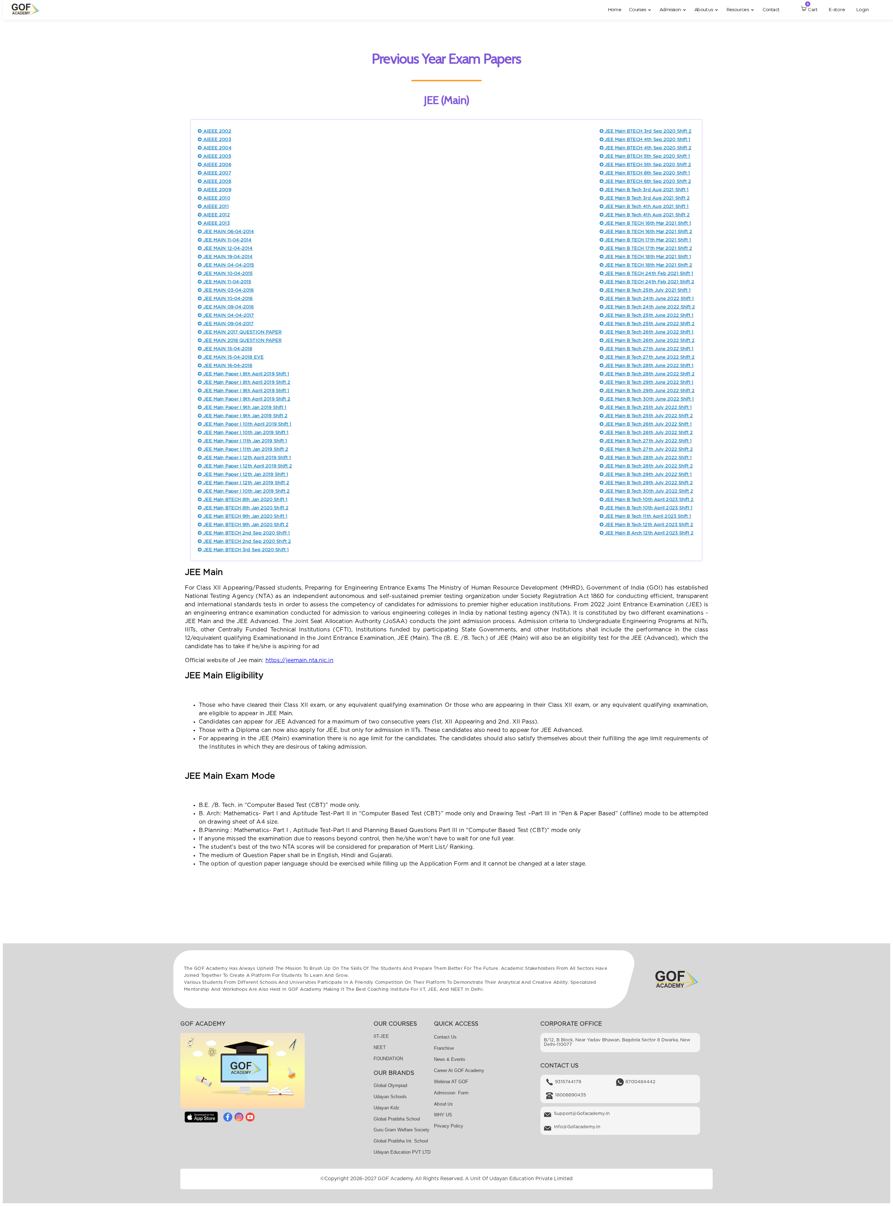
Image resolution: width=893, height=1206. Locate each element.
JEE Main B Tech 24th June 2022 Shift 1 (648, 299)
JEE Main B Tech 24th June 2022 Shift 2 (649, 307)
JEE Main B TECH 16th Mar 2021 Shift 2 (647, 232)
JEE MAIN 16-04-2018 (227, 366)
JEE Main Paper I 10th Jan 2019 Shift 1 (245, 432)
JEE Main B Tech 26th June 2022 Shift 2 (649, 340)
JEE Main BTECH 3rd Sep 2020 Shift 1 (245, 550)
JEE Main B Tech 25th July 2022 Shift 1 (647, 407)
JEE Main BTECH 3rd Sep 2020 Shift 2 (647, 131)
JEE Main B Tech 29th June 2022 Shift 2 (649, 391)
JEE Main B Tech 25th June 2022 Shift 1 (648, 315)
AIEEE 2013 (216, 223)
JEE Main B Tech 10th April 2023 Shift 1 (648, 508)
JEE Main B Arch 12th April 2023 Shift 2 (648, 533)
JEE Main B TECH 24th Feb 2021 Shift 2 (649, 282)
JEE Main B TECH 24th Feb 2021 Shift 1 (648, 273)
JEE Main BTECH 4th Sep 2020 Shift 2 (647, 148)
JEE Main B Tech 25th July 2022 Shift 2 (648, 416)
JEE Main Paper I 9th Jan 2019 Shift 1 (244, 407)
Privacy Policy (448, 1126)
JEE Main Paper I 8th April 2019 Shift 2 (246, 382)
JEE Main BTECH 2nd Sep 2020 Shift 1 (246, 533)
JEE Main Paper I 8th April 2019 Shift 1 (245, 374)
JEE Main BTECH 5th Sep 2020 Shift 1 (646, 156)
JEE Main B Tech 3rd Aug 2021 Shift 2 (646, 198)
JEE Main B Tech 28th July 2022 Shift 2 (648, 466)
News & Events (449, 1059)
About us (443, 1104)
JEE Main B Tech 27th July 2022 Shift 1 (647, 441)
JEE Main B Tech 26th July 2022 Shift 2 (648, 432)
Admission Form (451, 1092)
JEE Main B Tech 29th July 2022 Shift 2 (648, 483)
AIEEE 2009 (216, 190)
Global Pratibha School (397, 1119)
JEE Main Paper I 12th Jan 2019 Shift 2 (245, 483)
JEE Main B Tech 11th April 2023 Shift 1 (647, 516)
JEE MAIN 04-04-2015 (228, 265)
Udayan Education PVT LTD (402, 1152)
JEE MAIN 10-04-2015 (227, 273)
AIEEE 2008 (216, 181)
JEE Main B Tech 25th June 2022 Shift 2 (649, 324)
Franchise (444, 1048)
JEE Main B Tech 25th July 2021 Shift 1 (647, 290)
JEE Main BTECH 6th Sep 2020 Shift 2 (647, 181)
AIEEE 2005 (216, 156)
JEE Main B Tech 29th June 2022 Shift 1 (648, 382)
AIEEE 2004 (216, 148)
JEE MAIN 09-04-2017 (228, 324)
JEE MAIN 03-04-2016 (228, 290)
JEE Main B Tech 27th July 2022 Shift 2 (648, 449)
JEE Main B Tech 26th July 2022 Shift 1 (647, 424)
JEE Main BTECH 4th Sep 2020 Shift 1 (646, 139)
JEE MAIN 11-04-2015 (226, 282)
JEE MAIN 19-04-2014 (227, 257)
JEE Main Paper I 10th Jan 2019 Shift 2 (246, 491)
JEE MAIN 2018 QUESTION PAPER (242, 340)
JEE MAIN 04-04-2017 (228, 315)
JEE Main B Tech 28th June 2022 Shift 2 (649, 374)
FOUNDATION (388, 1058)
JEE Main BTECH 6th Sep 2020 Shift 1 (646, 173)
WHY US (443, 1114)
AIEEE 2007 (216, 173)
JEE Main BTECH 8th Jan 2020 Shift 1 (244, 499)
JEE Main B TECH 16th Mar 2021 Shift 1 (647, 223)
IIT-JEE (381, 1036)
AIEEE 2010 (216, 198)
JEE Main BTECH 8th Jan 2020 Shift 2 (245, 508)
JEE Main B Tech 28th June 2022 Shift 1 (648, 366)
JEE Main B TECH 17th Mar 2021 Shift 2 (647, 248)
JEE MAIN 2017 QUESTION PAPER (242, 332)
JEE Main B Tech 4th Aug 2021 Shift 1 (646, 206)
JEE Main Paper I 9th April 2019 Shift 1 (245, 391)
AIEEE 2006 (216, 165)
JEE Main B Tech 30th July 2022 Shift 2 (648, 491)
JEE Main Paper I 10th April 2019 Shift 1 (246, 424)
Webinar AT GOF (451, 1081)
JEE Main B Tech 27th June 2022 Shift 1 (648, 349)
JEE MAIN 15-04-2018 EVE (232, 357)
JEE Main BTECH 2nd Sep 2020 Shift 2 (246, 541)
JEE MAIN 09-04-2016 (228, 307)
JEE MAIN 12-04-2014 (227, 248)
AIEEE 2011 (215, 206)
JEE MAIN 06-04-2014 (228, 232)
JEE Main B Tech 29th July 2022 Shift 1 (647, 474)
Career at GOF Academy (459, 1070)
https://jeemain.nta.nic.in (299, 660)
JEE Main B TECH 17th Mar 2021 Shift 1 (647, 240)
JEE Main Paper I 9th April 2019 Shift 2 (246, 399)
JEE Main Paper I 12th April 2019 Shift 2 (247, 466)
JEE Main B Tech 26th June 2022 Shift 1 (648, 332)
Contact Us (445, 1037)
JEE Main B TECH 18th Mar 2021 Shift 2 (647, 265)
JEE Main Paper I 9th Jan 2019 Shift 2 (244, 416)
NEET (380, 1047)
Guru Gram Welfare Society (401, 1129)
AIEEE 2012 (216, 215)
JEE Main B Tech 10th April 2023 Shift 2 (648, 499)
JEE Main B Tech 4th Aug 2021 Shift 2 (646, 215)
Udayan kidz (386, 1107)
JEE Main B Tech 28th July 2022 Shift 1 (647, 458)
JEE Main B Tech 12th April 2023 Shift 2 (648, 525)
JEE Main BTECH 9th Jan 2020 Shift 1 (244, 516)
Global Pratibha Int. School (401, 1141)
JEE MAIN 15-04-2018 (227, 349)
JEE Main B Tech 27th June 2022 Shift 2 (649, 357)
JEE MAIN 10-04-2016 (227, 299)
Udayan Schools (390, 1096)
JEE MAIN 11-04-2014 (227, 240)
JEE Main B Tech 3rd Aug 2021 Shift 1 (646, 190)
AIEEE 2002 (216, 131)
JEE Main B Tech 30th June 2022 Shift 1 (648, 399)
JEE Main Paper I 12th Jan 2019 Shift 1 (245, 474)
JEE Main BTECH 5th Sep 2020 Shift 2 (647, 165)
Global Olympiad (390, 1085)
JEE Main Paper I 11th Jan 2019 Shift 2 (245, 449)
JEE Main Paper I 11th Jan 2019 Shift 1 (244, 441)
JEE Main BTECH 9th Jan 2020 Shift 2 (245, 525)
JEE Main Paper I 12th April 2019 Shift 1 (246, 458)
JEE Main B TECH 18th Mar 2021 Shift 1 (647, 257)
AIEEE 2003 (216, 139)
